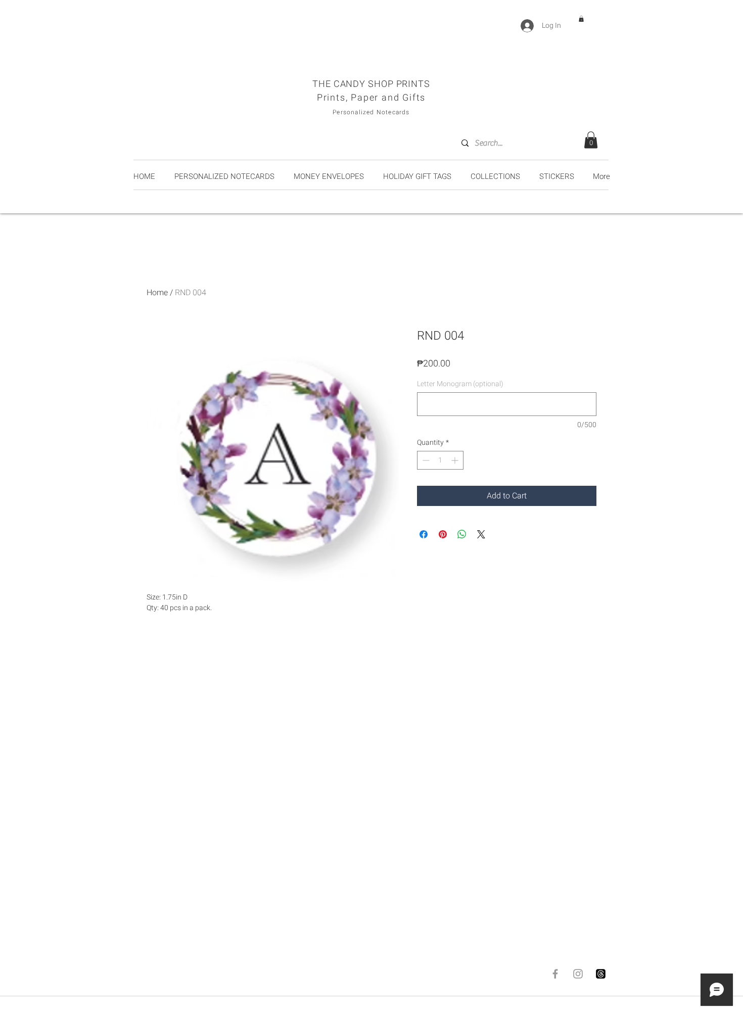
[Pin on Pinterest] (443, 534)
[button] (581, 19)
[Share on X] (481, 534)
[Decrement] (425, 460)
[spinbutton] (440, 460)
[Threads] (600, 973)
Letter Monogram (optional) (460, 384)
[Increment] (455, 460)
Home (157, 293)
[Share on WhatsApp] (462, 534)
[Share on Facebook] (423, 534)
